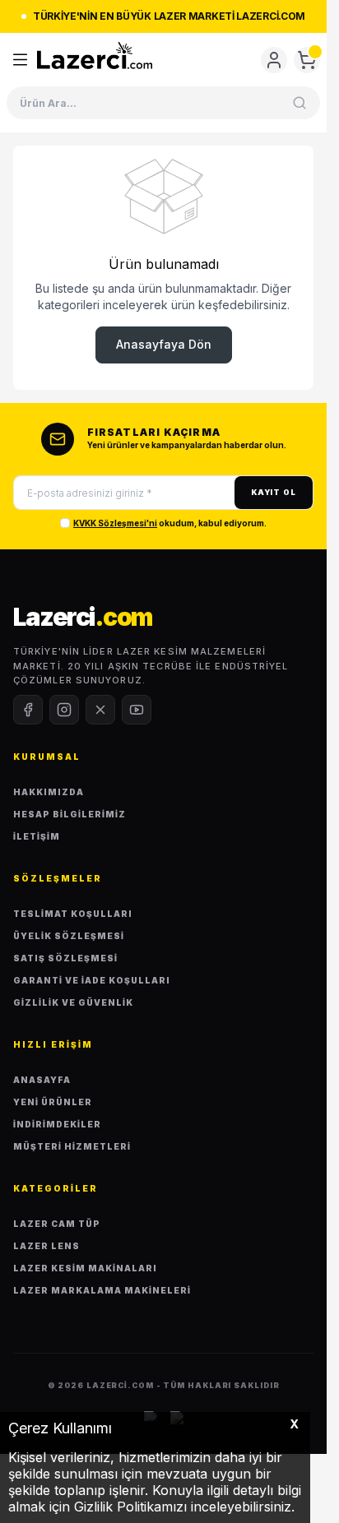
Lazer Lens (46, 1246)
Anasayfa (42, 1080)
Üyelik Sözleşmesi (68, 936)
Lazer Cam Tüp (56, 1224)
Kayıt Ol (273, 492)
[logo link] (94, 55)
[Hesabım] (274, 60)
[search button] (299, 102)
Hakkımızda (48, 792)
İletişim (36, 836)
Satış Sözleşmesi (65, 958)
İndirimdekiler (57, 1124)
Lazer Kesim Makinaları (85, 1268)
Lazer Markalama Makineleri (102, 1290)
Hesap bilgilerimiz (69, 814)
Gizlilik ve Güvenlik (73, 1002)
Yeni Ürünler (52, 1102)
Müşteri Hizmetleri (72, 1146)
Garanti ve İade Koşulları (91, 980)
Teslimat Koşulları (72, 914)
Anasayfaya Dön (163, 344)
